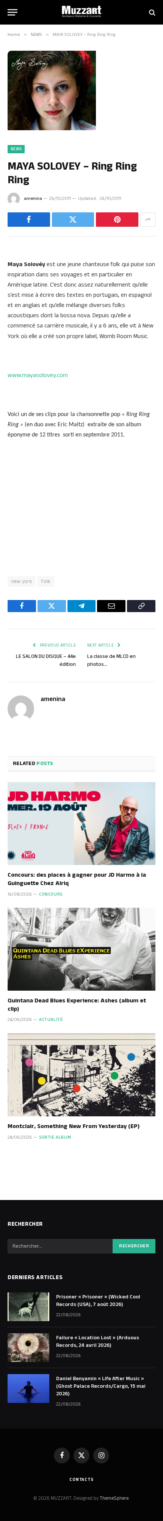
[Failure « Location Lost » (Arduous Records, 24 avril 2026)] (28, 1347)
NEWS (16, 149)
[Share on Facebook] (29, 219)
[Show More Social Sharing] (147, 219)
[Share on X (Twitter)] (73, 219)
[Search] (151, 12)
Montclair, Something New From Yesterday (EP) (73, 1126)
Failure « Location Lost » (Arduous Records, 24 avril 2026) (97, 1341)
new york (21, 581)
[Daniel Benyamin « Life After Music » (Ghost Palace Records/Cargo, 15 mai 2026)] (28, 1388)
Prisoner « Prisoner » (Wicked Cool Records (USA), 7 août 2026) (98, 1300)
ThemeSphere (114, 1498)
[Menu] (12, 12)
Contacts (81, 1479)
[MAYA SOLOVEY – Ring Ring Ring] (52, 128)
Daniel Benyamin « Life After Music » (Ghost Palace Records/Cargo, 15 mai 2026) (101, 1386)
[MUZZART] (81, 12)
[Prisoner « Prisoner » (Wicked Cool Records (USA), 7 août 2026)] (28, 1306)
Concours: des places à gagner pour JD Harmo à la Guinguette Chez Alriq (77, 879)
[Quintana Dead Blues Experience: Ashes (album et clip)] (81, 949)
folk (45, 581)
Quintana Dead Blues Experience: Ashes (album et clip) (77, 1004)
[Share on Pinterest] (117, 219)
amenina (33, 198)
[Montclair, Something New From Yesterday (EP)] (81, 1074)
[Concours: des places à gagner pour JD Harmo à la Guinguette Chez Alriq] (81, 823)
